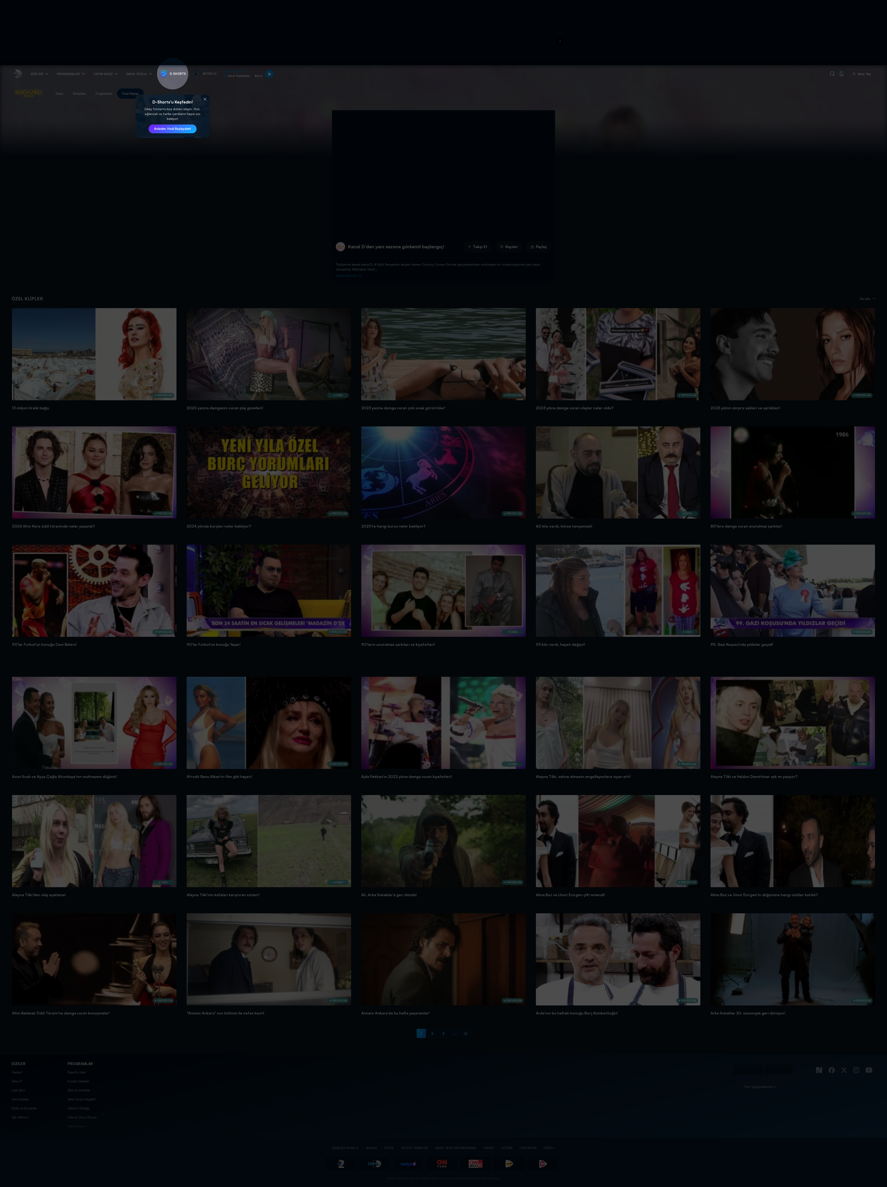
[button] (205, 99)
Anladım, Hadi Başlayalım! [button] (172, 129)
